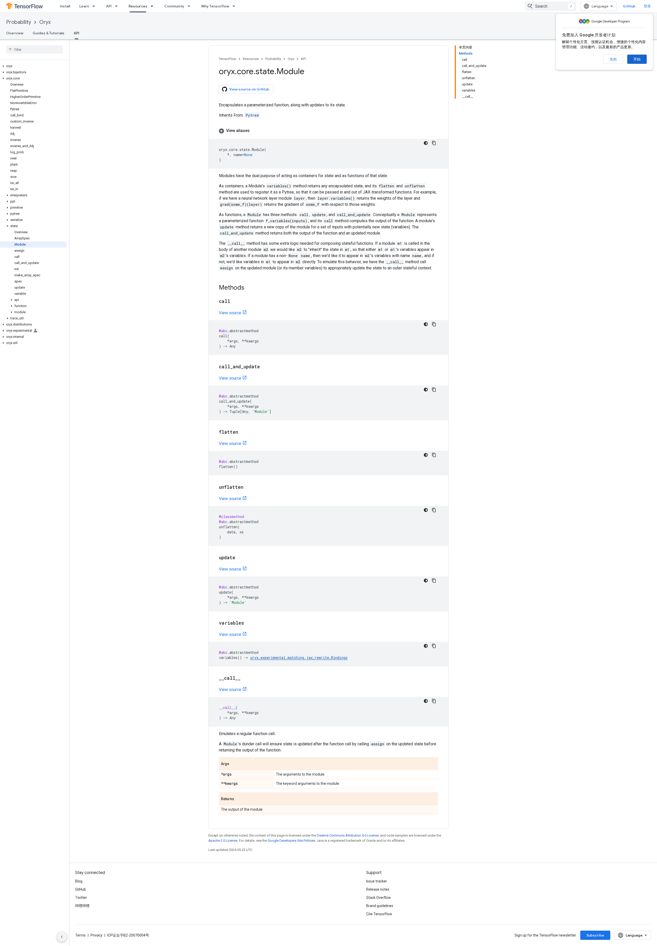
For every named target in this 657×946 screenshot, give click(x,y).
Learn (84, 6)
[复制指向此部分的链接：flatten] (243, 432)
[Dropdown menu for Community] (190, 6)
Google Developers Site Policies (291, 840)
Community (174, 6)
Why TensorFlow (215, 6)
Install (65, 6)
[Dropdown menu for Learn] (95, 6)
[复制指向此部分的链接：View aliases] (255, 131)
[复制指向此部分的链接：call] (235, 302)
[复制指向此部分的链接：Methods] (249, 288)
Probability (18, 22)
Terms (80, 935)
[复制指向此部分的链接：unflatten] (248, 487)
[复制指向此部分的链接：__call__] (245, 678)
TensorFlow (227, 59)
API (109, 6)
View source (230, 312)
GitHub (629, 6)
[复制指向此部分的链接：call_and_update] (265, 367)
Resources (138, 6)
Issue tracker (376, 881)
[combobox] (550, 6)
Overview (14, 33)
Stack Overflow (378, 898)
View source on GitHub (249, 89)
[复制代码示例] (434, 143)
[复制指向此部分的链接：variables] (249, 623)
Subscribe (595, 935)
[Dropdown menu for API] (118, 6)
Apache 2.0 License (222, 840)
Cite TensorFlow (379, 914)
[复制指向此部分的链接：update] (240, 558)
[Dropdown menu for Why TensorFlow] (235, 6)
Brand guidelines (379, 906)
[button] (33, 66)
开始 (637, 59)
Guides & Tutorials (48, 33)
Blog (78, 881)
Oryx (45, 22)
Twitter (81, 898)
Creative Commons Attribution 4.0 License (348, 835)
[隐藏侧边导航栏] (62, 937)
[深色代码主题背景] (426, 143)
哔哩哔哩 (82, 906)
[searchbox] (34, 49)
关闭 (613, 59)
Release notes (377, 889)
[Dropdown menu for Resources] (153, 6)
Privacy (96, 935)
